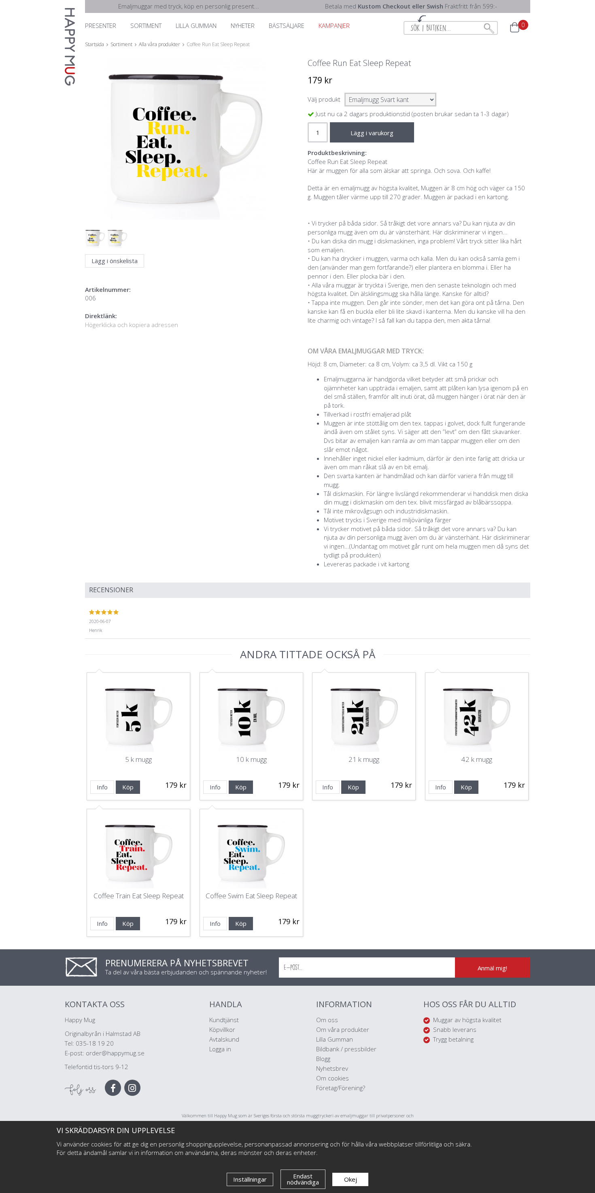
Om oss (327, 1020)
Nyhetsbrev (332, 1068)
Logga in (220, 1049)
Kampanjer (334, 25)
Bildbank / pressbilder (346, 1049)
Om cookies (332, 1078)
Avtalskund (224, 1039)
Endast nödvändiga (303, 1179)
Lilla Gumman (335, 1039)
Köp (128, 787)
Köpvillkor (222, 1029)
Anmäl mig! (492, 968)
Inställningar (250, 1179)
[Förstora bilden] (185, 158)
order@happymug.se (115, 1053)
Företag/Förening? (340, 1088)
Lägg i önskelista (114, 261)
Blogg (323, 1059)
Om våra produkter (342, 1029)
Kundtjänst (224, 1020)
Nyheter (243, 25)
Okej (350, 1179)
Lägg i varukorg (372, 133)
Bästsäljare (286, 25)
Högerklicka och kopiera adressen (131, 325)
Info (102, 787)
